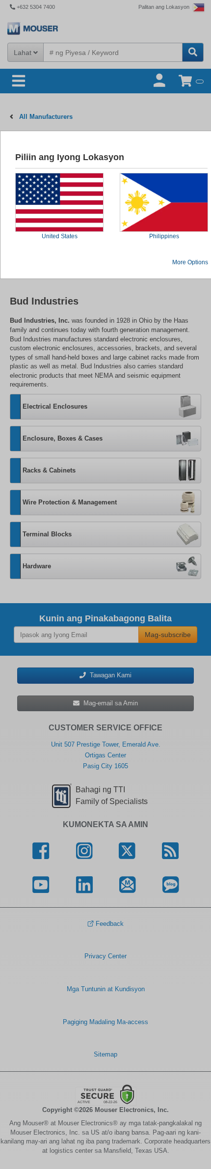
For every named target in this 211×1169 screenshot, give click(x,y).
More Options (190, 262)
